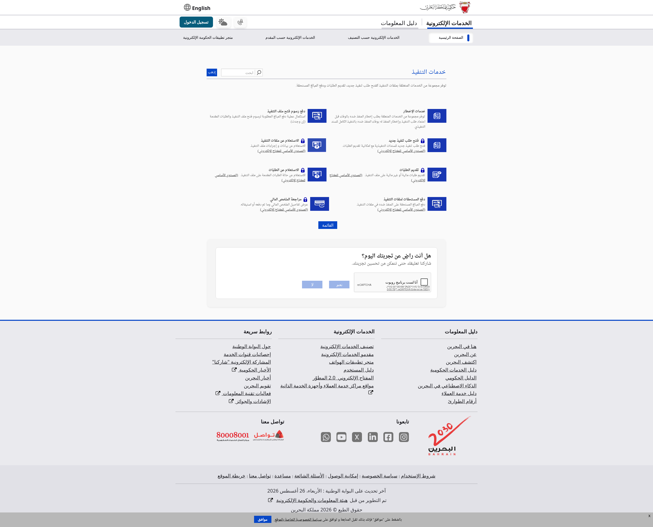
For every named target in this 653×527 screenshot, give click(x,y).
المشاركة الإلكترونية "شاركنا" (241, 362)
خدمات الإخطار (414, 111)
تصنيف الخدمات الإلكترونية (347, 346)
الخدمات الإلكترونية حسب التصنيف (373, 37)
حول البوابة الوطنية (251, 346)
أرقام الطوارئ (462, 401)
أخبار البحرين (258, 377)
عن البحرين (465, 354)
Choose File (326, 61)
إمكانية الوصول (343, 475)
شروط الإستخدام (418, 475)
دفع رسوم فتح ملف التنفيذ (286, 111)
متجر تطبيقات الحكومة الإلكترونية (208, 37)
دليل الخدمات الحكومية (453, 369)
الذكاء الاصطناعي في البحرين (447, 385)
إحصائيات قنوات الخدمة (247, 354)
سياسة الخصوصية (379, 475)
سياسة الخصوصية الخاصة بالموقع (298, 520)
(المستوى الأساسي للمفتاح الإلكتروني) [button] (401, 151)
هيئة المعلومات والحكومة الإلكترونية (312, 500)
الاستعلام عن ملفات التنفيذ (280, 141)
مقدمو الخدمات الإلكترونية (347, 354)
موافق (263, 519)
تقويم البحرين (257, 385)
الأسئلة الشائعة (309, 475)
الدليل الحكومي (460, 377)
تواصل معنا (260, 475)
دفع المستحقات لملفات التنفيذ (404, 199)
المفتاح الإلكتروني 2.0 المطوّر (343, 377)
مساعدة (282, 475)
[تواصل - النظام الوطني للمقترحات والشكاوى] (268, 436)
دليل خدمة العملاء (459, 393)
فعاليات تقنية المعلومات (246, 393)
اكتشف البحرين (461, 362)
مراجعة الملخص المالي (286, 199)
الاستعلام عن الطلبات (284, 170)
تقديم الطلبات (409, 170)
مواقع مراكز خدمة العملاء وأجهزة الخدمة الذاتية (327, 385)
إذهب (212, 72)
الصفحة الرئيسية (451, 37)
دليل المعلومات (399, 23)
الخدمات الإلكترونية (449, 23)
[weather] (224, 22)
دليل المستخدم (359, 369)
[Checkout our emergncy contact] (240, 22)
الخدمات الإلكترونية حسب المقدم (290, 37)
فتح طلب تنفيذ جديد (404, 141)
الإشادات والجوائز (253, 401)
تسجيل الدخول (196, 22)
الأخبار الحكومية (254, 369)
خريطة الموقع (231, 475)
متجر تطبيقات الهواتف (351, 362)
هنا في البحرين (461, 346)
